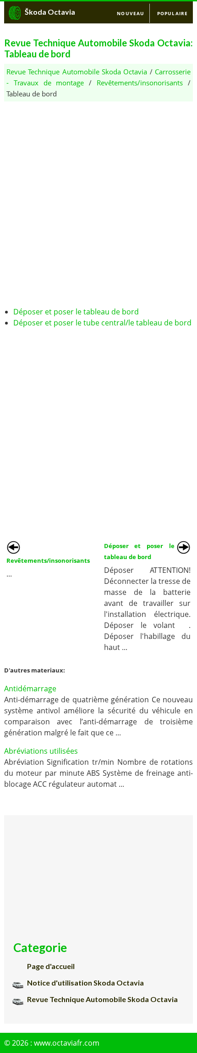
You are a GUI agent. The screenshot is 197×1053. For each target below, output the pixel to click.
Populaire (172, 13)
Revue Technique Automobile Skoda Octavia (77, 71)
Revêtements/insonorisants (140, 82)
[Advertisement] (98, 200)
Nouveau (130, 13)
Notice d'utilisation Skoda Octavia (85, 982)
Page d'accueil (51, 966)
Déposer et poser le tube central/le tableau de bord (102, 323)
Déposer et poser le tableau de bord (76, 312)
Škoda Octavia (50, 11)
